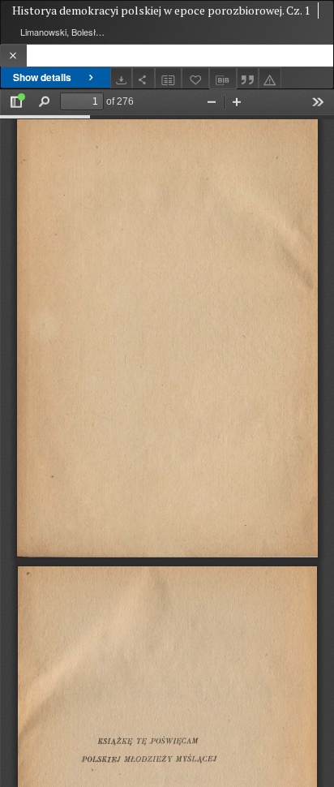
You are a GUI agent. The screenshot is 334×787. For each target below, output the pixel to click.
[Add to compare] (168, 78)
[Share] (143, 78)
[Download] (121, 78)
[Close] (13, 56)
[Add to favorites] (195, 78)
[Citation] (248, 78)
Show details (42, 77)
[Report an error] (270, 78)
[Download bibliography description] (223, 78)
